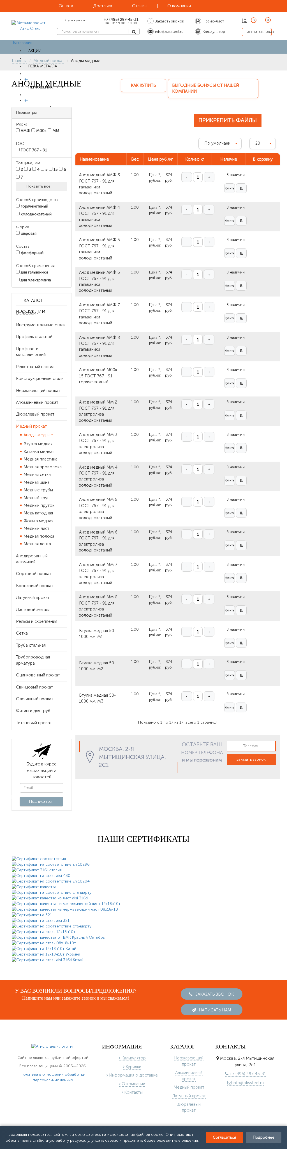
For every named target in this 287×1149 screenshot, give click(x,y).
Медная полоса (38, 536)
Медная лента (36, 543)
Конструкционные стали (40, 378)
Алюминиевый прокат (37, 402)
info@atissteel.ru (248, 1083)
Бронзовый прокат (34, 585)
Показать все (39, 186)
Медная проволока (42, 466)
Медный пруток (38, 505)
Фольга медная (37, 520)
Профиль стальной (34, 336)
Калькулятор (133, 1058)
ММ (55, 130)
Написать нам (214, 1010)
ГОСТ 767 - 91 (33, 150)
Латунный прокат (33, 597)
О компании (133, 1084)
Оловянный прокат (34, 698)
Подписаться (41, 801)
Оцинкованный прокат (38, 675)
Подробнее (263, 1137)
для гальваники (34, 272)
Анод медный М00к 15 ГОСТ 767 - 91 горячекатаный (98, 380)
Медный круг (35, 497)
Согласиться (224, 1137)
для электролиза (35, 280)
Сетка (22, 633)
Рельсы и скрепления (36, 621)
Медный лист (35, 528)
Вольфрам (26, 313)
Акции (34, 50)
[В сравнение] (241, 192)
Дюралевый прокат (35, 414)
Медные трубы (37, 490)
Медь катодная (37, 513)
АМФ (25, 130)
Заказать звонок (251, 763)
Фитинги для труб (33, 710)
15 (55, 169)
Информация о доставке (133, 1076)
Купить (229, 192)
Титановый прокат (34, 722)
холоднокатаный (36, 214)
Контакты (133, 1093)
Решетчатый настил (35, 366)
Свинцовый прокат (34, 687)
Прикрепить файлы (227, 120)
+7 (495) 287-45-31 (247, 1074)
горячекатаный (34, 206)
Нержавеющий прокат (38, 390)
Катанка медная (38, 451)
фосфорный (31, 252)
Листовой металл (33, 609)
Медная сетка (36, 474)
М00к (41, 130)
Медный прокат (31, 426)
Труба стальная (31, 645)
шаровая (28, 233)
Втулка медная (37, 443)
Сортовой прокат (33, 573)
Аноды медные (37, 434)
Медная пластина (39, 459)
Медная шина (36, 482)
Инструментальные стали (41, 324)
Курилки (132, 1067)
